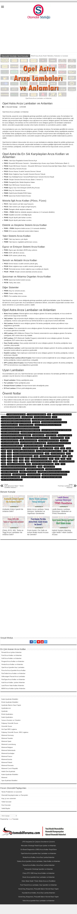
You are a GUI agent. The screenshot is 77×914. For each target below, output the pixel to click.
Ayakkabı (4, 711)
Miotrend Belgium (7, 747)
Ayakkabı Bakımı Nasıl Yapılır (11, 705)
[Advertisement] (38, 36)
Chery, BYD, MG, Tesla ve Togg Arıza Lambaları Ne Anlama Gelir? (12, 532)
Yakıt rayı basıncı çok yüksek (31, 477)
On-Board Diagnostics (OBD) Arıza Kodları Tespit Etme (38, 849)
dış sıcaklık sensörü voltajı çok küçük (54, 422)
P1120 (57, 464)
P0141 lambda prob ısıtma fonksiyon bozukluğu (28, 453)
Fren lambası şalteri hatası (10, 432)
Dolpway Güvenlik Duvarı (9, 723)
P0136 (3, 453)
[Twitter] (34, 641)
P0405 (15, 461)
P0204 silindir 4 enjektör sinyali (50, 456)
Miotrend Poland (6, 762)
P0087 (62, 448)
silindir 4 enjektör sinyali (35, 469)
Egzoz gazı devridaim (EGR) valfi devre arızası (56, 430)
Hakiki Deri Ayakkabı (8, 771)
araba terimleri (27, 417)
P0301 (70, 456)
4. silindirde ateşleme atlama (11, 417)
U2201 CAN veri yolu (19, 474)
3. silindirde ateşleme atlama (62, 414)
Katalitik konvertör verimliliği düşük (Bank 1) (16, 435)
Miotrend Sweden (7, 738)
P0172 (3, 456)
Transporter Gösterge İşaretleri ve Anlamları (38, 869)
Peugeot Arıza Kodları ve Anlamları (12, 661)
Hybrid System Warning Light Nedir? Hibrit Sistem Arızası (62, 532)
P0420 (21, 461)
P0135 (71, 451)
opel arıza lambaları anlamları (48, 440)
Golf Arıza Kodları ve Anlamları (11, 658)
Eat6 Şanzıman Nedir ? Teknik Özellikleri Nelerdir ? (14, 486)
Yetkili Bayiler (5, 808)
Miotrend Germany (7, 735)
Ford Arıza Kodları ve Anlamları (11, 655)
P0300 (64, 456)
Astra (55, 417)
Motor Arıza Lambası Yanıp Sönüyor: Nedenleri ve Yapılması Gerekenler (38, 511)
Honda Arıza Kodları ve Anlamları (12, 664)
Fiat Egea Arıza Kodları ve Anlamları (13, 679)
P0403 (3, 461)
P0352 (57, 458)
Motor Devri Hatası (57, 438)
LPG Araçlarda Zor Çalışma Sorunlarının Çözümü (38, 841)
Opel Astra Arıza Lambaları (10, 443)
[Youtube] (42, 641)
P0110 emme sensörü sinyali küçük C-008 (49, 451)
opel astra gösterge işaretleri (12, 445)
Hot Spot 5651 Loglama (9, 729)
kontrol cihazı (51, 435)
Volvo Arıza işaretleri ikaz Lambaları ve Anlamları (38, 900)
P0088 (68, 448)
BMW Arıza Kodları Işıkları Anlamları (13, 688)
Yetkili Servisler (6, 802)
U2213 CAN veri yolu (34, 474)
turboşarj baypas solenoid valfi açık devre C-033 (54, 471)
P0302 (3, 458)
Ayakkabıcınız (6, 708)
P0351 (51, 458)
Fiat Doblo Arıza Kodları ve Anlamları (13, 673)
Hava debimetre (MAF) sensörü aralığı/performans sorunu (40, 432)
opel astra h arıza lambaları (33, 445)
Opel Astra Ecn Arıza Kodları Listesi (59, 443)
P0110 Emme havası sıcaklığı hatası (24, 451)
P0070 (56, 448)
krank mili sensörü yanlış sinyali (12, 438)
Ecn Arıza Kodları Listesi (9, 424)
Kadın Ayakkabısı (7, 717)
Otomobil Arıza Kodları (30, 448)
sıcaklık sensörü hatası (53, 469)
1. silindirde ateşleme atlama (16, 414)
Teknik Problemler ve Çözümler (11, 792)
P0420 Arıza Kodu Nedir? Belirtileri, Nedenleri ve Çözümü (49, 56)
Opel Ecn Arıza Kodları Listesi (54, 445)
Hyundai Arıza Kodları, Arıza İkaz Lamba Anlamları (38, 893)
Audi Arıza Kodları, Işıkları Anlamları (13, 682)
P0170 (47, 453)
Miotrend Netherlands (8, 750)
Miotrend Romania (7, 765)
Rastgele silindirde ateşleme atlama (13, 469)
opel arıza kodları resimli (28, 440)
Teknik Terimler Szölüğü (28, 471)
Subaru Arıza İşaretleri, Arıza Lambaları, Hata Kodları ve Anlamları (38, 861)
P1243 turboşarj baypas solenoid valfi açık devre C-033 (19, 466)
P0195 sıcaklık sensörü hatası (23, 456)
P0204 (36, 456)
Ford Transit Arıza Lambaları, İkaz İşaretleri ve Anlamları (38, 885)
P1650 (40, 466)
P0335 (21, 458)
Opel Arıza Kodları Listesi (10, 440)
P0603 (3, 464)
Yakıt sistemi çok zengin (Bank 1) (12, 479)
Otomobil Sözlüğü (12, 107)
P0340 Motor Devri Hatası (39, 458)
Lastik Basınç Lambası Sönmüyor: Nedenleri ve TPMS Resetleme (61, 511)
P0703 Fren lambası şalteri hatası (43, 464)
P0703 (28, 464)
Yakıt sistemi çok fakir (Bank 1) (52, 477)
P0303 (9, 458)
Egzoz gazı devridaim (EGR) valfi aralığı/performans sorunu (21, 430)
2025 (49, 414)
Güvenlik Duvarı (6, 726)
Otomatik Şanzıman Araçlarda (11, 448)
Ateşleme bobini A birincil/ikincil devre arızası (16, 419)
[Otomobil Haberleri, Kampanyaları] (38, 831)
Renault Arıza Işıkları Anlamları (11, 652)
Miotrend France (6, 756)
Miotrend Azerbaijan (7, 753)
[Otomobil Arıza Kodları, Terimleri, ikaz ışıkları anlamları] (38, 11)
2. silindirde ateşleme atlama (36, 414)
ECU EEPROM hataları (26, 424)
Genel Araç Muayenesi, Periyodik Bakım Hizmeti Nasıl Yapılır (38, 889)
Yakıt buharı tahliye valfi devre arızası (54, 474)
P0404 (9, 461)
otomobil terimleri (47, 448)
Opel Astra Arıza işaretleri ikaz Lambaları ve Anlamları (38, 853)
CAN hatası (36, 422)
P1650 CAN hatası (49, 466)
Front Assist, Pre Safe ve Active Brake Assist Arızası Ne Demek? (38, 532)
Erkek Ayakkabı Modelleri (9, 702)
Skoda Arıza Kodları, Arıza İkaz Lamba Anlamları (38, 857)
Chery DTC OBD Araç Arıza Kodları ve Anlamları (39, 873)
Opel (67, 438)
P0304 (15, 458)
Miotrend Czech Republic (9, 768)
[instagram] (45, 641)
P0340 (27, 458)
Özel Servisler (6, 805)
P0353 (63, 458)
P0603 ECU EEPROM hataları (16, 464)
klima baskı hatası (38, 435)
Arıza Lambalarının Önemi (42, 417)
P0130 (65, 451)
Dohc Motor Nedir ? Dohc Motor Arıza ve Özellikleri (38, 881)
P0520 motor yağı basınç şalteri (41, 461)
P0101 (9, 451)
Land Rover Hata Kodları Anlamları (12, 685)
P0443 (27, 461)
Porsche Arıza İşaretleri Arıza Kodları (13, 670)
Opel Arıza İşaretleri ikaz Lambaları (12, 667)
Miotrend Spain (6, 741)
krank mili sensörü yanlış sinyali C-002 (37, 438)
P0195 (9, 456)
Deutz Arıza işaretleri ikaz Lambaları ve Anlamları (38, 877)
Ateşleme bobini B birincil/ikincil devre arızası (47, 419)
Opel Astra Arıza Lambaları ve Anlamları (33, 443)
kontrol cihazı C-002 (65, 435)
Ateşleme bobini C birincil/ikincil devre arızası (16, 422)
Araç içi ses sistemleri (8, 798)
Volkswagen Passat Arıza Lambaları (13, 676)
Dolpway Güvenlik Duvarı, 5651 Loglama (14, 732)
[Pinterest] (38, 641)
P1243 (63, 464)
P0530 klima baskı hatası (67, 461)
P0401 (69, 458)
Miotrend (4, 777)
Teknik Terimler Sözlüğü (10, 471)
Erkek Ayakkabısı (7, 714)
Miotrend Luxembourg (8, 744)
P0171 (68, 453)
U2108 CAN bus (6, 474)
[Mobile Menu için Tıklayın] (3, 7)
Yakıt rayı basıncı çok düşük (10, 477)
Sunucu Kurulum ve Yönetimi (10, 720)
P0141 (9, 453)
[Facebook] (31, 641)
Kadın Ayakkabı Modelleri (9, 699)
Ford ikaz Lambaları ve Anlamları (65, 486)
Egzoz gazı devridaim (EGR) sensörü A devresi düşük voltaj (20, 427)
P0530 (55, 461)
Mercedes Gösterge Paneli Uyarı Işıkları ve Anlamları (38, 845)
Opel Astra (64, 440)
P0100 (3, 451)
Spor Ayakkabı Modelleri (9, 780)
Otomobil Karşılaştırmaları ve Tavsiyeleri (14, 795)
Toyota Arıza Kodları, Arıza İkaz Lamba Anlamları (39, 865)
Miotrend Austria (6, 759)
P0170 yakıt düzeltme (58, 453)
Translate (15, 819)
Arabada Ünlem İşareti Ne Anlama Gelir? (12, 510)
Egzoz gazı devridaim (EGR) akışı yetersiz (48, 424)
